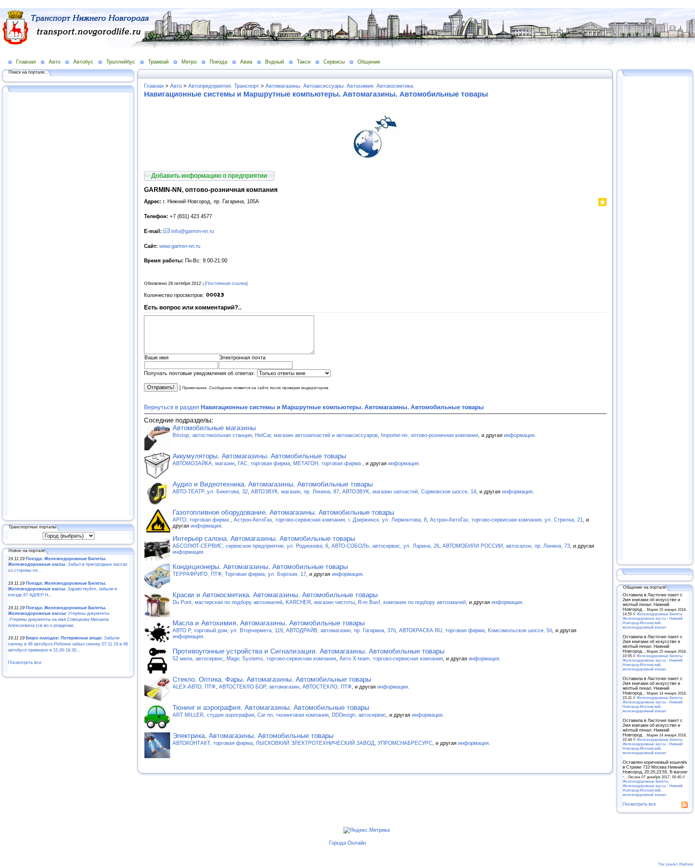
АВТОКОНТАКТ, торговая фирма (213, 743)
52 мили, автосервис (198, 659)
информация (519, 435)
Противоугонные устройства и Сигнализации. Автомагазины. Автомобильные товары (308, 651)
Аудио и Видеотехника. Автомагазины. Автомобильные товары (273, 484)
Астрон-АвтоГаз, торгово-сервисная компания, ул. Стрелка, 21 (506, 520)
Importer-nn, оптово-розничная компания (429, 435)
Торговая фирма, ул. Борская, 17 (265, 574)
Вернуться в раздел (314, 407)
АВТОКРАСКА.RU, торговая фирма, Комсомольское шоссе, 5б (475, 630)
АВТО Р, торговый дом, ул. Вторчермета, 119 (228, 630)
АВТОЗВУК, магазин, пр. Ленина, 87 (295, 492)
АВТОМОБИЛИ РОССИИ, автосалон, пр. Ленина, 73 (506, 546)
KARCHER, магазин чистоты (320, 602)
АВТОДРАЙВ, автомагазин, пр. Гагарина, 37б (341, 630)
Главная (26, 62)
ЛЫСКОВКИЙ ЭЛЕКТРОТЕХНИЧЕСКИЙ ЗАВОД (315, 743)
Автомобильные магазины (214, 428)
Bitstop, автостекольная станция (212, 435)
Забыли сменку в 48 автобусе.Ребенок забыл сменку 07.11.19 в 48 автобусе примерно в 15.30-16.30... (68, 643)
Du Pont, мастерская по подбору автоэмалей (227, 602)
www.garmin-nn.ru (179, 246)
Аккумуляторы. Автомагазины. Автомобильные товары (259, 456)
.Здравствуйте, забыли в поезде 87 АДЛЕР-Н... (62, 589)
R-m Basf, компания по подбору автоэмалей (412, 602)
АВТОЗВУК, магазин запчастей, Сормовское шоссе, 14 (409, 492)
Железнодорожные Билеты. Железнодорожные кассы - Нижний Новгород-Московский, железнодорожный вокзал (653, 620)
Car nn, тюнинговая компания (293, 715)
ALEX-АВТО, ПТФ (194, 687)
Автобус (83, 62)
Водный (274, 62)
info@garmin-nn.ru (192, 231)
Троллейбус (120, 62)
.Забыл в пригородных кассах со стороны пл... (67, 564)
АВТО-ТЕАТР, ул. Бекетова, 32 (210, 492)
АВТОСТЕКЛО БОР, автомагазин (259, 687)
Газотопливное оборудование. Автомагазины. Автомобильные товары (283, 512)
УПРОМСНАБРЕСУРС (405, 743)
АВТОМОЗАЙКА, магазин (203, 463)
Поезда (218, 62)
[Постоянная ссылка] (226, 283)
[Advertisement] (68, 304)
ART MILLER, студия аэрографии (213, 715)
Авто (54, 62)
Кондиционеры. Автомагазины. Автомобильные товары (260, 567)
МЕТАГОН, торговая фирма (327, 463)
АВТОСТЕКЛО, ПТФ (327, 687)
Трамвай (158, 62)
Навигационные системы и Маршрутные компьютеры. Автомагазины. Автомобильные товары (316, 94)
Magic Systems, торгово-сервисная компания (281, 659)
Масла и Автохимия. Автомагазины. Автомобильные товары (269, 623)
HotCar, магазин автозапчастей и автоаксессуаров (316, 435)
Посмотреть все (24, 662)
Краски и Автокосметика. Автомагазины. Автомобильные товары (275, 595)
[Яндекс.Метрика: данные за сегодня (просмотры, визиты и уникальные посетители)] (366, 830)
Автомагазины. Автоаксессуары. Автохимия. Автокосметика (339, 86)
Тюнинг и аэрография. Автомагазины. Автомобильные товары (271, 707)
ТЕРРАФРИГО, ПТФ (197, 574)
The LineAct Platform (675, 864)
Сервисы (334, 62)
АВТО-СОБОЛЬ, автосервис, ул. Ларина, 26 (385, 546)
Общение (369, 62)
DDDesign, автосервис (359, 715)
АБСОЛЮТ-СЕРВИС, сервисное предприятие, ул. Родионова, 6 (250, 546)
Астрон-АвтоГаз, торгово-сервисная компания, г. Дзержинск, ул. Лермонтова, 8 (330, 520)
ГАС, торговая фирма (264, 463)
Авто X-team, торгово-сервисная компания (391, 659)
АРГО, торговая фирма (201, 520)
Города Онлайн (347, 843)
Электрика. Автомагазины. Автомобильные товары (253, 736)
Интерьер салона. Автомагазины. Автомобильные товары (264, 538)
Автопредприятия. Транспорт (223, 86)
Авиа (246, 62)
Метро (189, 62)
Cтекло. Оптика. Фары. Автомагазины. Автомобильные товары (272, 679)
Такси (303, 62)
